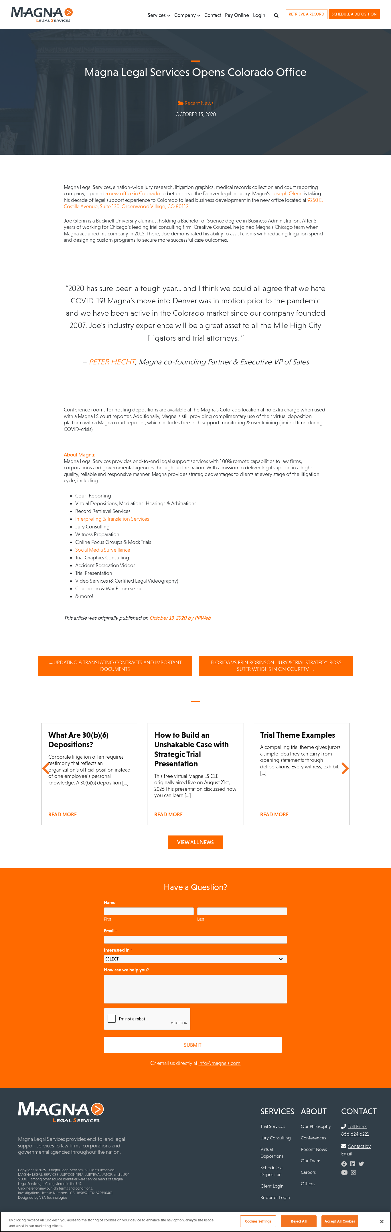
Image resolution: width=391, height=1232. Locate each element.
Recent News (198, 103)
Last (200, 919)
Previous (46, 768)
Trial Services (272, 1126)
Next (345, 768)
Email (110, 930)
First (107, 919)
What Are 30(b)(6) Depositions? (78, 739)
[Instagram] (353, 1172)
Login (259, 15)
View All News (195, 842)
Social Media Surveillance (102, 550)
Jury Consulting (275, 1137)
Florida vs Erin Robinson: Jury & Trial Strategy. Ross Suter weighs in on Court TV (276, 665)
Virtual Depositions (271, 1153)
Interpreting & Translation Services (112, 519)
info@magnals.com (219, 1063)
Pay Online (237, 15)
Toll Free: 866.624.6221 (355, 1130)
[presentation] (147, 1019)
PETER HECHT (112, 361)
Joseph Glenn (287, 193)
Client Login (272, 1185)
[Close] (382, 1221)
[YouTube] (344, 1172)
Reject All (298, 1221)
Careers (308, 1172)
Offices (308, 1183)
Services (157, 15)
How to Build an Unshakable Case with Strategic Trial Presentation (191, 749)
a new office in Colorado (133, 193)
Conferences (313, 1137)
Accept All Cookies (340, 1221)
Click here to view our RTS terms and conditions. (55, 1188)
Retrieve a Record (306, 14)
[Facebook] (344, 1164)
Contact (212, 15)
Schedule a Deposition (354, 14)
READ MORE (62, 814)
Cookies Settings (258, 1221)
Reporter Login (275, 1197)
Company (185, 15)
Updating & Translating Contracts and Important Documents (117, 665)
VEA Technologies (53, 1197)
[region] (195, 1222)
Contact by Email (356, 1150)
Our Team (310, 1160)
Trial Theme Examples (297, 734)
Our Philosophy (316, 1126)
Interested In (118, 949)
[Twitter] (361, 1164)
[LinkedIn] (352, 1164)
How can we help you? (126, 969)
